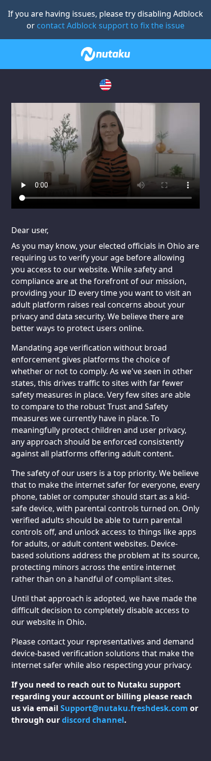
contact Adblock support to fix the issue (111, 25)
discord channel (93, 719)
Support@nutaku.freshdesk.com (124, 708)
